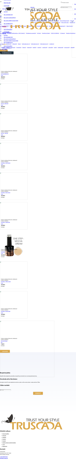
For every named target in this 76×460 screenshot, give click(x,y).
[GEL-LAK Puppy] (27, 376)
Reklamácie (4, 446)
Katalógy (4, 437)
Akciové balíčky (5, 433)
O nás (3, 444)
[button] (9, 71)
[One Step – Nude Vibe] (13, 229)
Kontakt (4, 440)
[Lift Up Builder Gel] (13, 80)
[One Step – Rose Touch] (13, 199)
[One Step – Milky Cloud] (13, 288)
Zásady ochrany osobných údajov (9, 442)
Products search (65, 2)
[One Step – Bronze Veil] (13, 318)
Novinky (4, 439)
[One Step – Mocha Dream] (13, 258)
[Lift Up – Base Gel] (13, 110)
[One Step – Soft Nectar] (13, 169)
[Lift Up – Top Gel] (13, 140)
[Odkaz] (32, 429)
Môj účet (4, 435)
